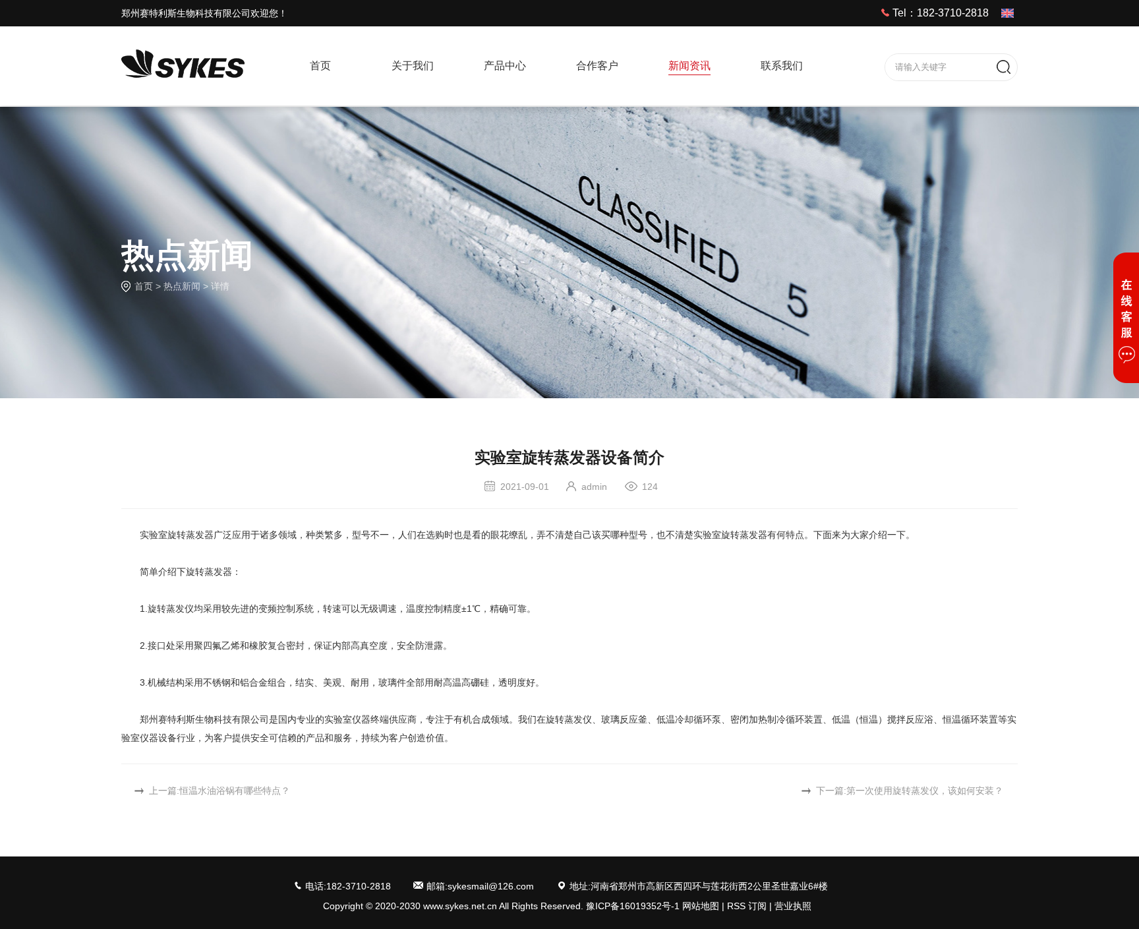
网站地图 (700, 906)
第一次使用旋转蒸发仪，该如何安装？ (924, 790)
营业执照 (792, 906)
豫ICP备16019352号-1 (633, 906)
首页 (143, 286)
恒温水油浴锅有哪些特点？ (234, 790)
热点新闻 (181, 286)
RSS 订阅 (747, 906)
